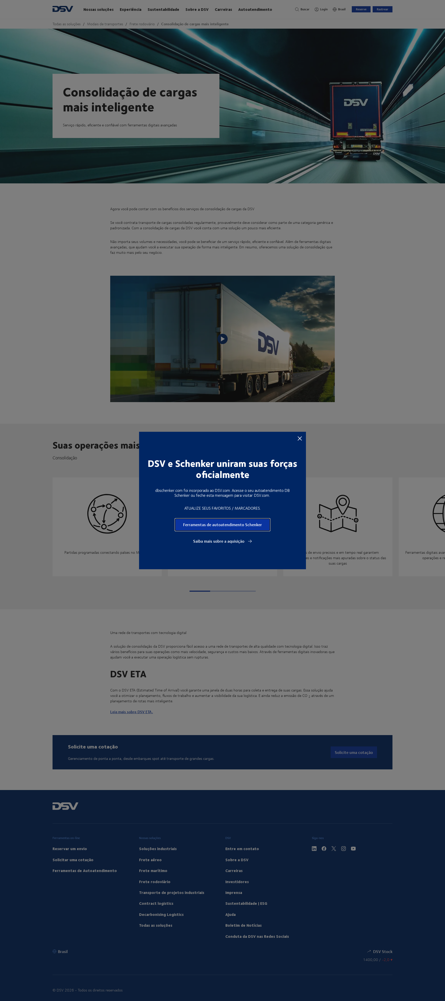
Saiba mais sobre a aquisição (219, 541)
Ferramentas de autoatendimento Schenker (222, 524)
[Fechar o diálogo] (300, 438)
